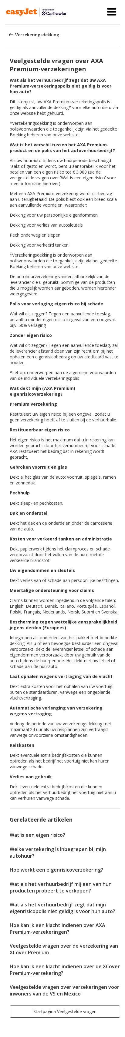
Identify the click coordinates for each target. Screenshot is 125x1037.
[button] (111, 12)
